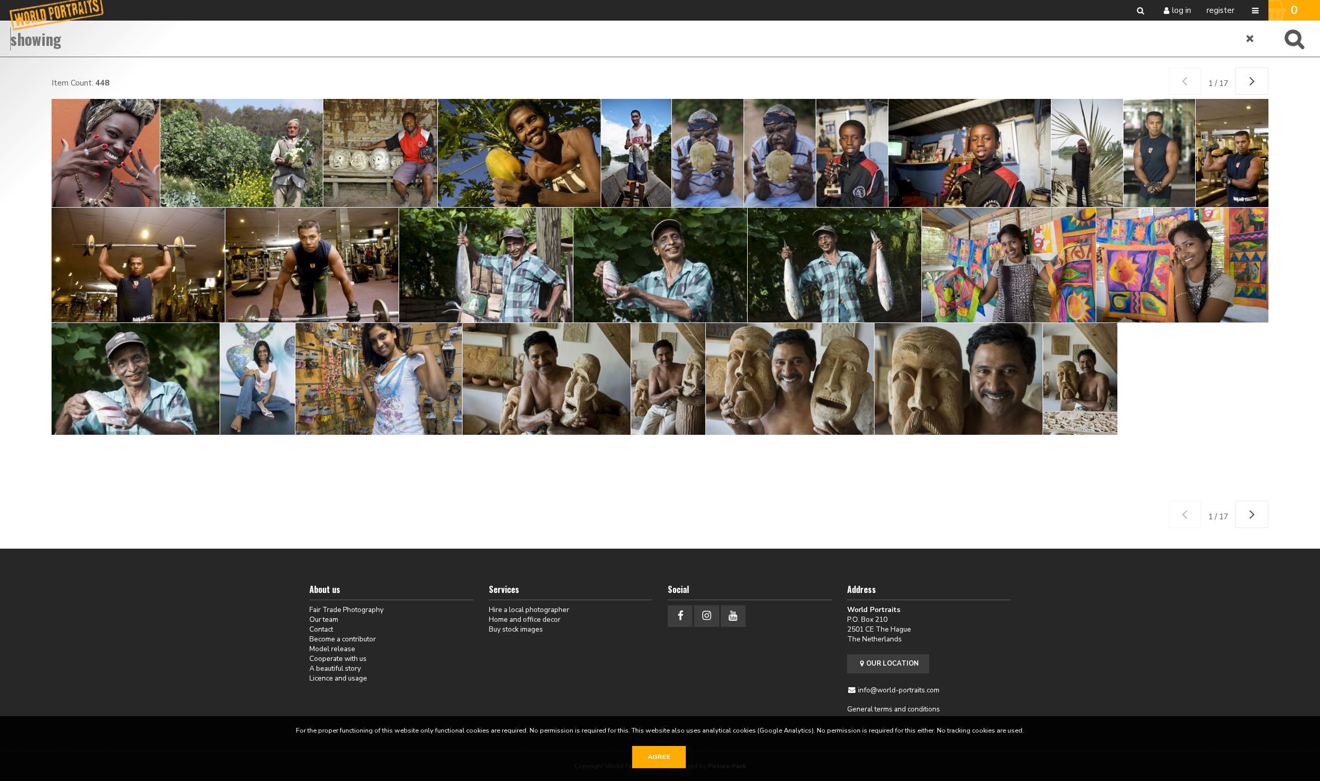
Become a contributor (342, 639)
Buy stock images (516, 629)
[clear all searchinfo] (1250, 39)
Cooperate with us (338, 659)
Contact (321, 629)
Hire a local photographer (529, 610)
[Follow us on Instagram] (706, 615)
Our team (323, 619)
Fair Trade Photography (346, 610)
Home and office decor (524, 619)
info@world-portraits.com (898, 690)
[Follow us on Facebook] (680, 615)
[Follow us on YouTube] (733, 615)
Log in (1181, 10)
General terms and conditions (893, 709)
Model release (332, 649)
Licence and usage (338, 678)
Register (1220, 10)
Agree (659, 756)
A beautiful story (335, 668)
